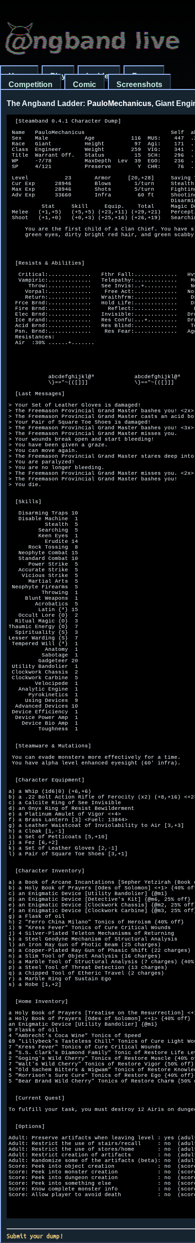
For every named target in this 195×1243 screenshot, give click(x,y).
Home (19, 76)
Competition (31, 84)
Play (58, 76)
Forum (144, 76)
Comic (84, 84)
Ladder (99, 76)
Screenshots (139, 84)
